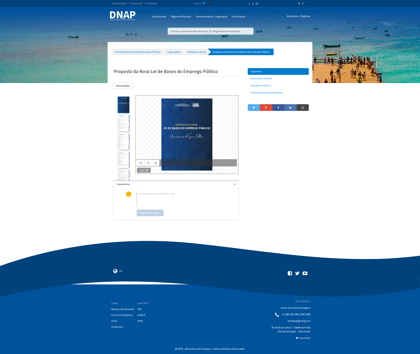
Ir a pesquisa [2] (135, 3)
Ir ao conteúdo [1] (119, 3)
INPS (140, 320)
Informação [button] (238, 16)
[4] (123, 160)
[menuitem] (278, 71)
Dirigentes (117, 326)
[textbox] (181, 199)
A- (250, 3)
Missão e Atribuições (122, 309)
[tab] (175, 184)
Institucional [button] (159, 16)
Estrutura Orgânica (122, 315)
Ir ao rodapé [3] (151, 3)
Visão (114, 320)
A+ (257, 3)
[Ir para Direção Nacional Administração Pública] (123, 16)
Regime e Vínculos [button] (181, 16)
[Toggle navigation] (140, 16)
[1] (123, 105)
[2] (123, 123)
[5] (123, 178)
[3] (123, 141)
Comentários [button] (123, 184)
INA (139, 309)
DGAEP (141, 315)
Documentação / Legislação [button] (211, 16)
